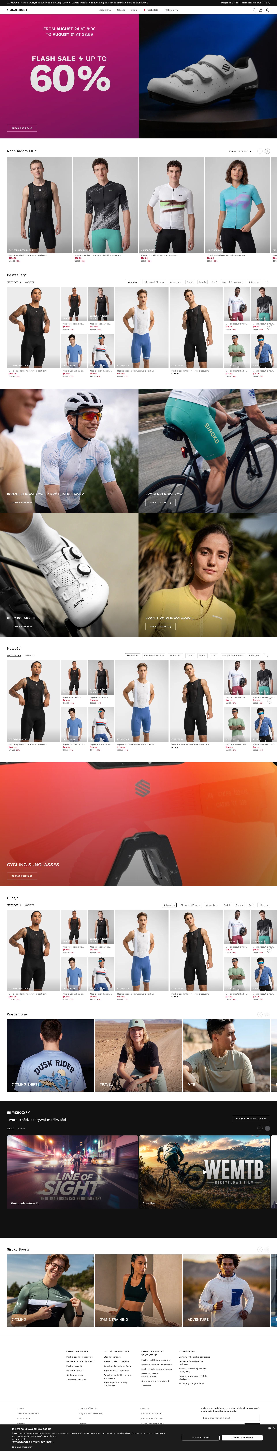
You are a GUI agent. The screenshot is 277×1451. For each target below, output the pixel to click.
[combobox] (269, 1428)
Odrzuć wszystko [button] (201, 1437)
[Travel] (138, 1055)
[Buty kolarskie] (69, 575)
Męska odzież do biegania (116, 1361)
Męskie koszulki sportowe (116, 1370)
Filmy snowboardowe (153, 1423)
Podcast (21, 1423)
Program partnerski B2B (90, 1413)
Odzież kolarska (77, 1351)
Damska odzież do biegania (117, 1366)
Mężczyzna (14, 282)
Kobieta (29, 282)
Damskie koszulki (74, 1370)
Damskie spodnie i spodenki (80, 1361)
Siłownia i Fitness (154, 282)
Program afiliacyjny (87, 1408)
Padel (190, 282)
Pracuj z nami (24, 1418)
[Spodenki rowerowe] (207, 451)
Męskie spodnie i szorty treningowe (115, 1383)
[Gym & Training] (138, 1290)
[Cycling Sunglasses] (138, 824)
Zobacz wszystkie (240, 151)
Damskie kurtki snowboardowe (156, 1364)
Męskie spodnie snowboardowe (156, 1369)
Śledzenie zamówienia (28, 1413)
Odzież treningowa (116, 1351)
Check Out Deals (22, 128)
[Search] (254, 10)
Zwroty (20, 1408)
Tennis (202, 282)
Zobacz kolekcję (22, 502)
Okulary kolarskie (74, 1375)
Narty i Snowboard (232, 282)
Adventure (175, 282)
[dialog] (138, 1437)
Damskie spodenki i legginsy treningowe (118, 1376)
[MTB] (226, 1055)
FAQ (80, 1418)
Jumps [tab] (21, 1128)
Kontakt (82, 1423)
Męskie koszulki (74, 1366)
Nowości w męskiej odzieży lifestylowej (192, 1370)
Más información (19, 1439)
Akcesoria (146, 1386)
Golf (214, 282)
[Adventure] (226, 1290)
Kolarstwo (132, 282)
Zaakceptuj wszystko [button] (242, 1437)
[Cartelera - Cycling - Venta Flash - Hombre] (138, 76)
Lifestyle (254, 282)
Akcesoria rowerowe (76, 1379)
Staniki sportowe (112, 1357)
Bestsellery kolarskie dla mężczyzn (191, 1362)
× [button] (274, 1428)
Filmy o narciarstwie (153, 1418)
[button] (94, 1442)
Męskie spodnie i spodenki (79, 1357)
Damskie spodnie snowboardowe (149, 1375)
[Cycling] (50, 1290)
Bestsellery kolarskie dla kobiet (194, 1357)
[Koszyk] (261, 10)
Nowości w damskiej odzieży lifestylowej (193, 1377)
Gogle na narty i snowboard (155, 1381)
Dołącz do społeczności (251, 1119)
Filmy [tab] (10, 1128)
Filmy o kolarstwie (152, 1413)
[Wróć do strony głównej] (17, 10)
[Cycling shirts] (50, 1055)
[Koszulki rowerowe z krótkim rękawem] (69, 451)
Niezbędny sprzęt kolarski (191, 1383)
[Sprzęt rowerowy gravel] (207, 575)
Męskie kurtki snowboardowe (156, 1360)
